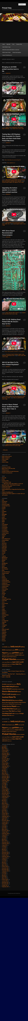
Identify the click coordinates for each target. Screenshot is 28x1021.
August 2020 (4, 781)
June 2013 (4, 860)
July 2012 (4, 872)
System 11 (4, 612)
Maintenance (14, 127)
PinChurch (4, 587)
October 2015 (5, 832)
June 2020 (4, 784)
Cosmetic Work (11, 396)
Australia (4, 182)
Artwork (3, 508)
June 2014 (4, 848)
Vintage (3, 626)
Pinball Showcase (6, 584)
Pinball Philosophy (6, 581)
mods (20, 655)
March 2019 (4, 803)
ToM (10, 664)
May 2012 (4, 875)
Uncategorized (5, 620)
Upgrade (16, 182)
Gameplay (4, 548)
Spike (6, 223)
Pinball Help (7, 8)
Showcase (4, 597)
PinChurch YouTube (6, 467)
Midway (3, 560)
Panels (3, 576)
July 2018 (4, 809)
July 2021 (4, 769)
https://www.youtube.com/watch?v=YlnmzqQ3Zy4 (15, 351)
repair (14, 662)
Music (3, 566)
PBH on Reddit (5, 459)
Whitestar (4, 630)
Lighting (4, 556)
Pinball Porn (4, 583)
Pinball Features (5, 580)
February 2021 (5, 774)
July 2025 (4, 746)
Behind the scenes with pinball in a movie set (10, 49)
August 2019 (4, 797)
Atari (3, 510)
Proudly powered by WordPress (14, 893)
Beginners (4, 518)
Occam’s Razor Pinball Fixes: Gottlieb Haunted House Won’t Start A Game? (10, 407)
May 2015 (4, 839)
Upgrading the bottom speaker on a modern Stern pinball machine (9, 190)
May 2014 (4, 849)
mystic (23, 655)
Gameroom (4, 550)
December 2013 (5, 852)
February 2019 (5, 804)
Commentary (4, 527)
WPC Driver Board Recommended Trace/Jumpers (8, 233)
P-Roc (3, 574)
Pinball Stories (5, 586)
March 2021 (4, 773)
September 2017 (5, 816)
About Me (8, 44)
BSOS (3, 521)
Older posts (5, 450)
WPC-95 (14, 312)
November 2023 (5, 753)
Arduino (8, 646)
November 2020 (5, 777)
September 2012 (5, 871)
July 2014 (4, 846)
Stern (16, 181)
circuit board (9, 650)
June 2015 (4, 837)
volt (3, 627)
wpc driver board (8, 313)
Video (3, 623)
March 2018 (4, 812)
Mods (3, 181)
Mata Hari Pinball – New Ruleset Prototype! (11, 485)
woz (10, 666)
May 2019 (4, 800)
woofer (21, 223)
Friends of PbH (19, 44)
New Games (4, 567)
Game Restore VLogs (6, 47)
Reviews (4, 593)
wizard (22, 397)
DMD (3, 537)
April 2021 (4, 771)
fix (23, 650)
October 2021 (5, 764)
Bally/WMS (4, 514)
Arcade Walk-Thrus (6, 505)
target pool (4, 664)
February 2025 (5, 750)
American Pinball (5, 504)
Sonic (3, 602)
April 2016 (4, 827)
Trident (13, 664)
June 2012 (4, 873)
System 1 (4, 610)
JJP (3, 554)
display (10, 182)
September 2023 (5, 754)
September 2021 (5, 766)
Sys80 (22, 444)
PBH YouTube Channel (7, 456)
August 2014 (4, 845)
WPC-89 (10, 312)
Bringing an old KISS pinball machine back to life (10, 69)
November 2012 (5, 869)
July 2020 (4, 783)
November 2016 (5, 820)
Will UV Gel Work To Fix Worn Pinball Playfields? (10, 363)
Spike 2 (3, 606)
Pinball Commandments (7, 472)
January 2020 (5, 790)
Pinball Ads (4, 579)
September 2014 (5, 843)
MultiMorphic (5, 563)
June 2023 (4, 757)
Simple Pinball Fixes (16, 444)
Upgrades (19, 181)
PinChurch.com (5, 470)
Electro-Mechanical (18, 396)
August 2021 (4, 767)
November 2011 (5, 883)
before (3, 517)
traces (3, 313)
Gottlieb (7, 444)
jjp (6, 655)
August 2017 (4, 817)
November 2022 (5, 758)
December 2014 (5, 842)
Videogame (4, 625)
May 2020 (4, 786)
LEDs (10, 655)
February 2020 (5, 789)
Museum (4, 564)
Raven (8, 662)
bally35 (14, 128)
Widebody (4, 632)
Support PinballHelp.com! (7, 55)
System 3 (4, 613)
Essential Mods (14, 179)
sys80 (22, 662)
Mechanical (4, 559)
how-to (3, 655)
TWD (24, 355)
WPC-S (17, 312)
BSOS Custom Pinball (6, 52)
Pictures (4, 577)
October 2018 (5, 806)
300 (2, 646)
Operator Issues (5, 573)
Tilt (13, 445)
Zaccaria (4, 640)
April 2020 (4, 787)
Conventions (4, 530)
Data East (4, 534)
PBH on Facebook (6, 457)
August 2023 (4, 756)
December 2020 (5, 776)
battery (23, 647)
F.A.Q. (13, 44)
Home (3, 44)
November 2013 (5, 853)
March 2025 (4, 748)
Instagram (4, 460)
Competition (4, 528)
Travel (3, 619)
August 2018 (4, 807)
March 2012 (4, 878)
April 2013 (4, 863)
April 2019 (4, 802)
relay (11, 662)
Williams (4, 633)
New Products (20, 127)
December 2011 (5, 882)
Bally (7, 179)
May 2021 (4, 770)
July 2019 (4, 799)
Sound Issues (9, 355)
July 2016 (4, 825)
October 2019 (5, 794)
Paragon (4, 656)
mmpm (16, 655)
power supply (4, 662)
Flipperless (4, 546)
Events (3, 541)
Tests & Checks (5, 615)
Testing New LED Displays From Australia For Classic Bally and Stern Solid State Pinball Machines (11, 137)
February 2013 (5, 866)
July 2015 (4, 836)
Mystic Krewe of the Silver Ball (8, 468)
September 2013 (5, 856)
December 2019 (5, 792)
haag (20, 653)
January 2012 (5, 881)
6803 (3, 500)
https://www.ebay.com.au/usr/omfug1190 (13, 159)
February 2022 (5, 763)
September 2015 (5, 833)
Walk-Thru (19, 664)
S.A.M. (23, 354)
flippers (5, 653)
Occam (11, 445)
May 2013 (4, 862)
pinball (7, 656)
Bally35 (7, 127)
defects (3, 536)
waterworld (4, 666)
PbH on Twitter (5, 462)
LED (13, 182)
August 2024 (4, 751)
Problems (16, 354)
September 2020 (5, 780)
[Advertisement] (14, 32)
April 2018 (4, 810)
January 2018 (5, 813)
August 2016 (4, 823)
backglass (4, 511)
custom (13, 650)
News (3, 570)
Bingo (3, 520)
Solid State (7, 128)
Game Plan (4, 547)
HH (9, 445)
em (16, 397)
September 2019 (5, 796)
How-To (10, 127)
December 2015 (5, 830)
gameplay (10, 653)
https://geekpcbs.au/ (11, 162)
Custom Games (5, 533)
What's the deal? (5, 629)
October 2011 (5, 885)
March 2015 (4, 840)
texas (9, 664)
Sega (3, 596)
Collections (4, 525)
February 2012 (5, 879)
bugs (3, 523)
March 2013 (4, 865)
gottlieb (6, 445)
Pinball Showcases (6, 487)
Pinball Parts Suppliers (17, 52)
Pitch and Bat (5, 589)
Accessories (4, 501)
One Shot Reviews (6, 571)
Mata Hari (13, 655)
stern (18, 662)
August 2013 (4, 858)
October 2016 (5, 822)
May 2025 (4, 747)
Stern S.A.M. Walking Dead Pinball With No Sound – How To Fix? (11, 321)
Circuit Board (8, 354)
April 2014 (4, 850)
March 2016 (4, 829)
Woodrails (4, 635)
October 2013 (5, 855)
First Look (20, 179)
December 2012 (5, 868)
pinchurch (18, 659)
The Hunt (4, 616)
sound (14, 223)
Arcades (4, 507)
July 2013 (4, 859)
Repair (3, 128)
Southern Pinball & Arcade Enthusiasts (10, 471)
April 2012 (4, 876)
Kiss (17, 128)
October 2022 (5, 760)
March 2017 (4, 819)
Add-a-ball (4, 502)
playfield (19, 397)
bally (14, 397)
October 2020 (5, 779)
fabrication (4, 543)
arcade (5, 647)
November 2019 (5, 793)
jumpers (24, 312)
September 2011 (5, 886)
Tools (3, 617)
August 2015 (4, 835)
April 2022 (4, 761)
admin (3, 677)
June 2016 (4, 826)
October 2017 (5, 815)
